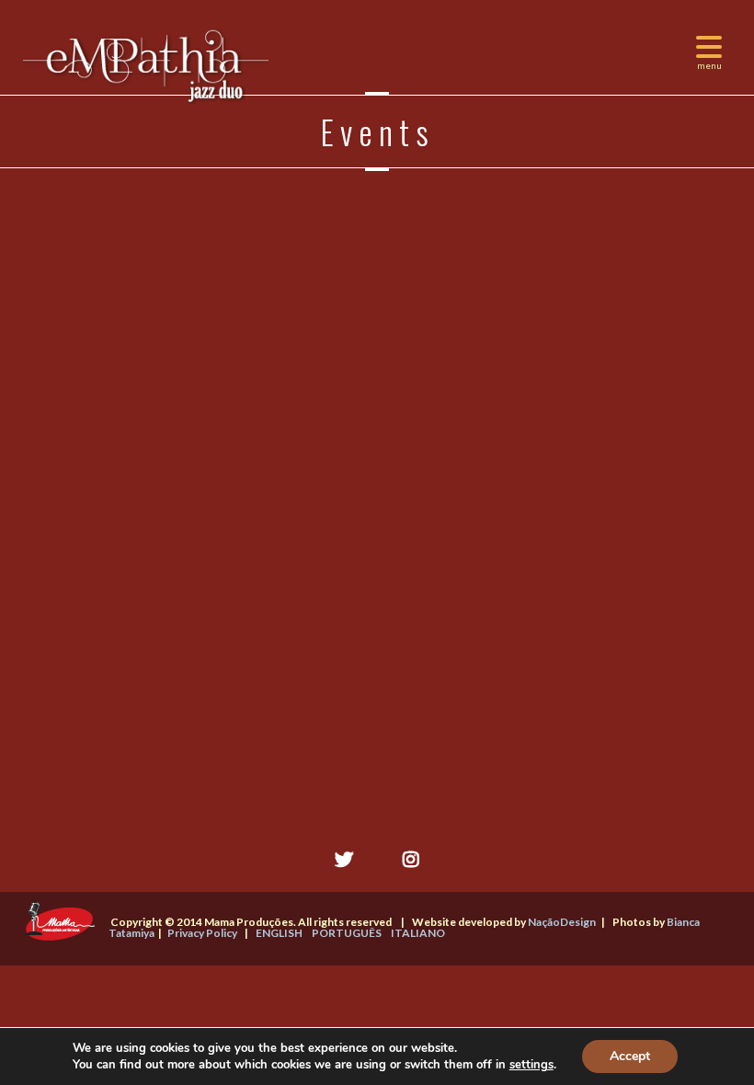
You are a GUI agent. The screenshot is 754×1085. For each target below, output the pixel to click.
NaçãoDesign (562, 922)
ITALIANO (418, 933)
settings (531, 1064)
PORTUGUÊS (347, 933)
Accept (630, 1056)
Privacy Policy (202, 933)
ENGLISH (279, 933)
